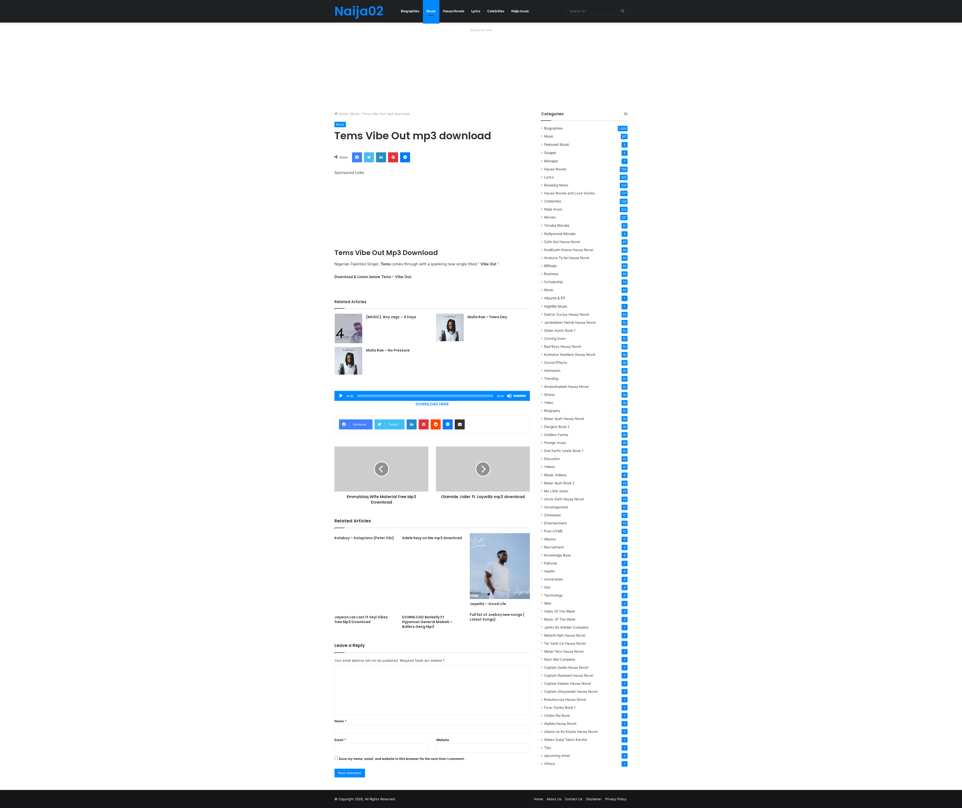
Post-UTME (553, 531)
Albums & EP (554, 298)
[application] (432, 396)
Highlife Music (555, 306)
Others (549, 764)
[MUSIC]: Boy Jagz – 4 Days (391, 316)
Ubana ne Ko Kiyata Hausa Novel (570, 732)
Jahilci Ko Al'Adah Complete (566, 627)
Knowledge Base (557, 555)
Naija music (520, 11)
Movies (550, 217)
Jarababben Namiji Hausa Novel (569, 322)
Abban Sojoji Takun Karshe (565, 740)
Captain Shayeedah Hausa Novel (570, 691)
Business (551, 274)
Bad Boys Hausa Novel (562, 346)
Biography (552, 411)
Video (548, 403)
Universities (553, 579)
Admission (552, 371)
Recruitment (554, 547)
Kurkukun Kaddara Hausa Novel (569, 355)
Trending (551, 379)
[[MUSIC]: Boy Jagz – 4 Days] (348, 328)
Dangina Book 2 (556, 427)
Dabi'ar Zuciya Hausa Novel (566, 314)
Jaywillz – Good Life (488, 603)
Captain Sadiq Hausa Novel (566, 667)
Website (442, 740)
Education (552, 459)
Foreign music (555, 443)
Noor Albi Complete (559, 659)
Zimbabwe (552, 515)
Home (342, 114)
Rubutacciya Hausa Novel (565, 700)
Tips (547, 748)
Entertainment (555, 523)
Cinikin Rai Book (557, 716)
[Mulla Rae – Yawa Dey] (450, 327)
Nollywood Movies (559, 234)
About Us (554, 799)
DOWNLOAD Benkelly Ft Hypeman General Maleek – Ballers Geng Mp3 (427, 622)
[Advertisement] (481, 69)
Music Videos (555, 475)
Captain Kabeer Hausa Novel (567, 683)
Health (549, 571)
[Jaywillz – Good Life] (500, 566)
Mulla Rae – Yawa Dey (487, 316)
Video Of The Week (559, 611)
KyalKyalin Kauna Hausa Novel (568, 250)
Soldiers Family (556, 435)
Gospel (550, 153)
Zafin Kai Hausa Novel (562, 242)
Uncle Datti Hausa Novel (564, 499)
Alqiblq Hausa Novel (560, 724)
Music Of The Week (559, 619)
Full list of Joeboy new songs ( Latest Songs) (497, 617)
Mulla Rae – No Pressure (388, 350)
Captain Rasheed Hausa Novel (568, 675)
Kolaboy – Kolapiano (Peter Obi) (364, 537)
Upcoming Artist (557, 756)
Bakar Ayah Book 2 (559, 483)
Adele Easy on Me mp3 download (432, 537)
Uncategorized (556, 507)
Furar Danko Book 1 (559, 708)
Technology (553, 595)
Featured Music (556, 144)
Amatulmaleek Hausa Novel (566, 387)
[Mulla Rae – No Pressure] (348, 361)
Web (547, 603)
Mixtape (551, 161)
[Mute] (509, 395)
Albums (550, 539)
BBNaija (550, 266)
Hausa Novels (453, 11)
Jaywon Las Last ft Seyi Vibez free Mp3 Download (361, 619)
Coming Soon (555, 338)
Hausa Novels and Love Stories (569, 193)
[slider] (520, 395)
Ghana (549, 395)
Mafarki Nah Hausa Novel (564, 635)
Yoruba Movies (556, 225)
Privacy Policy (615, 799)
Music (431, 11)
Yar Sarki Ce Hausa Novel (564, 643)
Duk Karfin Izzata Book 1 (563, 451)
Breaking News (556, 185)
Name (340, 721)
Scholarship (553, 282)
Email (340, 740)
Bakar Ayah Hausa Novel (564, 419)
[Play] (340, 395)
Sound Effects (555, 363)
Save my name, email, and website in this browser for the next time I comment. (402, 759)
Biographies (410, 11)
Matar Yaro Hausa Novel (563, 651)
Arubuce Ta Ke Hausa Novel (566, 258)
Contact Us (573, 799)
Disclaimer (594, 799)
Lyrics (475, 11)
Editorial (550, 563)
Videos (549, 467)
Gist (547, 587)
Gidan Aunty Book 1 (559, 330)
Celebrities (495, 11)
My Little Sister (556, 491)
